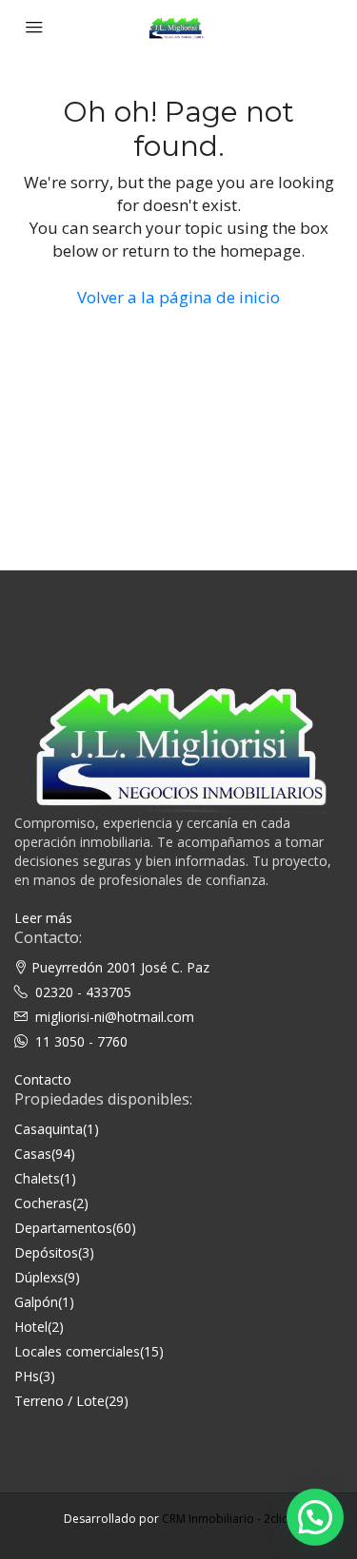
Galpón (36, 1302)
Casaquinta (48, 1129)
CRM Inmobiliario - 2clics (227, 1519)
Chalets (37, 1178)
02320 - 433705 (83, 992)
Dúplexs (39, 1277)
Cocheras (43, 1203)
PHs (26, 1376)
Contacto (42, 1079)
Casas (32, 1154)
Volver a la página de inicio (178, 297)
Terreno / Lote (59, 1401)
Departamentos (63, 1228)
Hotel (31, 1327)
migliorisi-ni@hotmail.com (114, 1017)
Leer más (43, 918)
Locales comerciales (77, 1351)
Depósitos (46, 1252)
